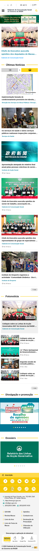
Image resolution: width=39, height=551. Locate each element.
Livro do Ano (9, 519)
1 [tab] (14, 427)
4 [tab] (19, 427)
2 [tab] (16, 427)
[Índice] (2, 10)
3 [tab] (18, 427)
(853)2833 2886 (10, 505)
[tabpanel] (19, 413)
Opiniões (26, 512)
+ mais (34, 289)
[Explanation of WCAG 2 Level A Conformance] (34, 547)
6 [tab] (23, 427)
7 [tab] (25, 427)
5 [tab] (21, 427)
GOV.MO (8, 512)
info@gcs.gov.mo (11, 503)
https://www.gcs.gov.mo (13, 500)
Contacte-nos (28, 515)
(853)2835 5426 (24, 505)
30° (25, 5)
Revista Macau (10, 515)
